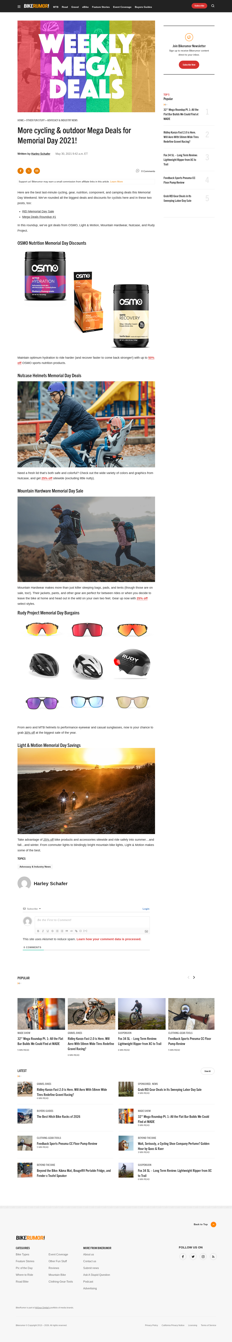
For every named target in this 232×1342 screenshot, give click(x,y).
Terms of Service (96, 703)
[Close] (166, 632)
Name (72, 673)
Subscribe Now (116, 692)
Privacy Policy (77, 703)
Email (72, 657)
